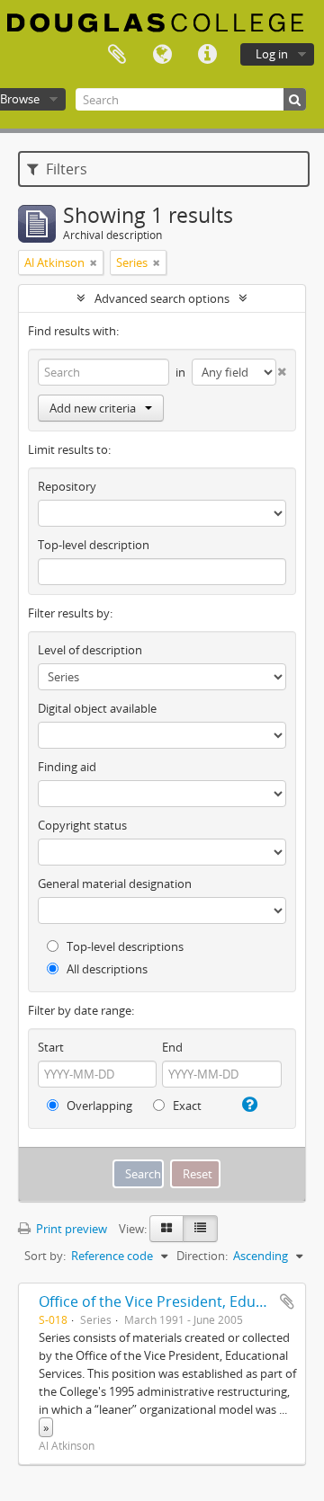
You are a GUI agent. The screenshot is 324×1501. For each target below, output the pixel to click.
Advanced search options (162, 298)
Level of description (90, 650)
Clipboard (117, 54)
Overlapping (98, 1105)
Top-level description (93, 545)
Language (162, 54)
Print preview (70, 1229)
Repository (67, 486)
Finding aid (67, 767)
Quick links (207, 54)
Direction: (202, 1256)
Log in (272, 54)
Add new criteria (93, 408)
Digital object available (97, 708)
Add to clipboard (287, 1301)
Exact (186, 1105)
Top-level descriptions (124, 946)
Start (51, 1047)
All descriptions (106, 969)
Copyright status (82, 825)
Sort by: (45, 1256)
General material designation (115, 883)
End (172, 1047)
